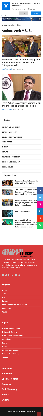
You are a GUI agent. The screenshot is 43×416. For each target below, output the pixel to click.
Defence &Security (9, 132)
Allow (36, 13)
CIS (3, 297)
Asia (4, 294)
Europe (5, 301)
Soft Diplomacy (9, 389)
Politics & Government (11, 157)
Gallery (5, 399)
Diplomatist (6, 25)
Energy (5, 147)
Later (23, 13)
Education (7, 373)
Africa (4, 290)
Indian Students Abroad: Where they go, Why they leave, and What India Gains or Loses (28, 202)
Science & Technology (11, 162)
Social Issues (7, 167)
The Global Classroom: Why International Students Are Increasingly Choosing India (26, 192)
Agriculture (7, 142)
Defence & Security (9, 332)
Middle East (6, 308)
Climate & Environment (11, 127)
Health (5, 152)
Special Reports (10, 378)
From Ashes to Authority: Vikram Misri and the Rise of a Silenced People (21, 104)
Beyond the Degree (22, 211)
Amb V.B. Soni (7, 69)
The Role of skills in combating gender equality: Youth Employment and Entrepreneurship (21, 62)
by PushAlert (6, 16)
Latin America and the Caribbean (14, 305)
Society (5, 357)
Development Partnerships (13, 137)
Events (5, 394)
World (4, 312)
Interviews (7, 368)
